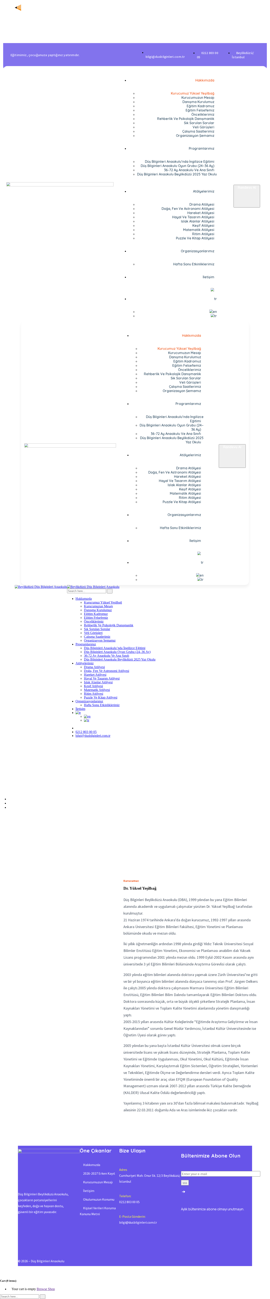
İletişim (88, 1191)
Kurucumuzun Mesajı (98, 1182)
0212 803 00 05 (86, 732)
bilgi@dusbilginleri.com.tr (93, 735)
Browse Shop (46, 1289)
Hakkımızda (91, 1165)
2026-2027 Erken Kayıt (99, 1173)
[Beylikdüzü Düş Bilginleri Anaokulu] (41, 587)
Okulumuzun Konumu (98, 1199)
